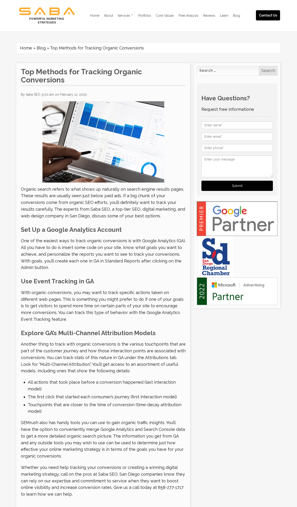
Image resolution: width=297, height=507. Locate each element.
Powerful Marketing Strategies (46, 20)
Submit (237, 186)
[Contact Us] (272, 9)
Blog (41, 48)
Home (26, 48)
